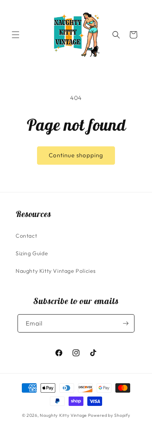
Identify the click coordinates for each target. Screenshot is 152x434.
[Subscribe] (125, 323)
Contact (26, 235)
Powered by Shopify (109, 415)
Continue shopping (76, 155)
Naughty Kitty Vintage (63, 415)
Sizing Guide (32, 253)
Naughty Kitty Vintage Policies (56, 270)
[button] (15, 34)
